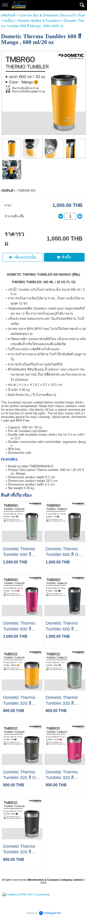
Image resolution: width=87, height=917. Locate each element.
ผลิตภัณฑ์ (8, 15)
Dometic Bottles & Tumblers (39, 21)
